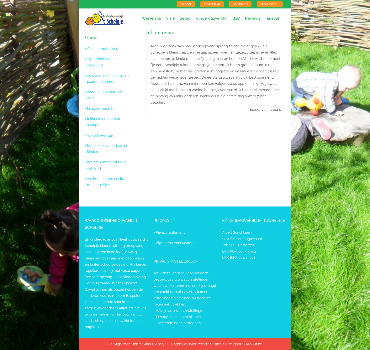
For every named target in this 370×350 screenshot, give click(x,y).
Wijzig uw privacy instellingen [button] (180, 311)
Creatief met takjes (102, 49)
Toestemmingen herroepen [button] (178, 323)
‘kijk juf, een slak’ (100, 135)
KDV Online (254, 344)
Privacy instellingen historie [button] (178, 317)
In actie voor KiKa (101, 109)
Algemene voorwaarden (176, 243)
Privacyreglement (170, 232)
